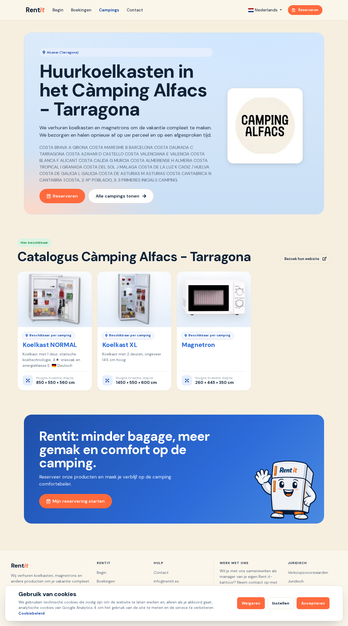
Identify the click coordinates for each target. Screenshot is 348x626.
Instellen (280, 603)
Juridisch (296, 581)
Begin (57, 10)
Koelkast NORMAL (50, 345)
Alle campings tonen (117, 196)
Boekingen (81, 10)
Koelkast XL (119, 345)
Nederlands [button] (266, 10)
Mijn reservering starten (78, 501)
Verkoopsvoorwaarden (308, 572)
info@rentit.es (166, 581)
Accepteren (313, 603)
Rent (35, 10)
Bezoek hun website (301, 258)
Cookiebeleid (31, 613)
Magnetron (198, 345)
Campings (109, 10)
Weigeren (251, 603)
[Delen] (84, 278)
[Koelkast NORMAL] (55, 299)
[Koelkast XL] (134, 299)
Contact (135, 10)
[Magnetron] (214, 299)
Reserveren (308, 10)
